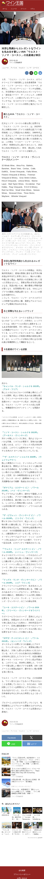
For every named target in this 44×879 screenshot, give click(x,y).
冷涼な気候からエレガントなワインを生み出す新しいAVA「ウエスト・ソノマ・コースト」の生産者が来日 (21, 51)
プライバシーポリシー (22, 874)
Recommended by (32, 837)
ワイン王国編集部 (15, 62)
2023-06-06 (13, 60)
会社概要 (22, 870)
